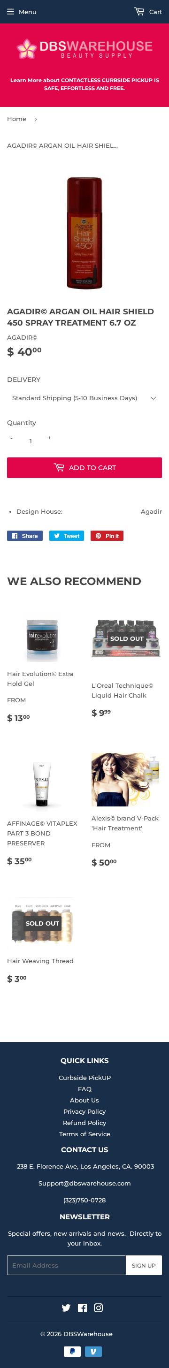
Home (16, 118)
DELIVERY (23, 379)
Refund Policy (84, 1122)
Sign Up (144, 1265)
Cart (154, 11)
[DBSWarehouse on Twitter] (66, 1309)
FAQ (85, 1089)
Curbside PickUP (85, 1077)
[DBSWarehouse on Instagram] (98, 1309)
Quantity (21, 422)
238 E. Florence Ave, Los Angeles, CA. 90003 (85, 1166)
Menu (28, 11)
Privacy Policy (84, 1111)
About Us (84, 1100)
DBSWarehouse (88, 1334)
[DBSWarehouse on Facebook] (82, 1309)
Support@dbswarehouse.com (84, 1183)
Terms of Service (84, 1134)
